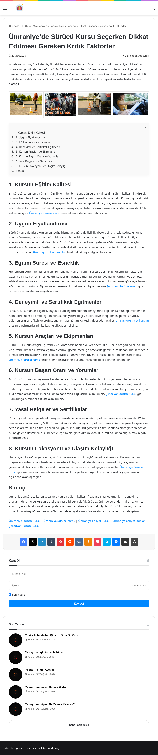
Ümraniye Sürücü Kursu (24, 521)
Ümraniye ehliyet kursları (49, 252)
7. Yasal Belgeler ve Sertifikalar (34, 161)
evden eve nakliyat (36, 748)
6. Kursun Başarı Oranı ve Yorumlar (37, 156)
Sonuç (20, 170)
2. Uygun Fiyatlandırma (30, 137)
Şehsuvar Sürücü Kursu (122, 286)
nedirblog (54, 748)
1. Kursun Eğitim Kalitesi (30, 132)
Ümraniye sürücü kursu (44, 213)
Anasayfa (17, 25)
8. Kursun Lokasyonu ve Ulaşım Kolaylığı (41, 166)
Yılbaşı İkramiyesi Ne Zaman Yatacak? (50, 704)
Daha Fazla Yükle (79, 724)
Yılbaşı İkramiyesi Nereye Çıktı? (45, 686)
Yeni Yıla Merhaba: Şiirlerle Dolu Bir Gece (52, 635)
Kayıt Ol (79, 603)
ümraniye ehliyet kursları (129, 521)
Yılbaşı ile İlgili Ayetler (39, 669)
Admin (31, 639)
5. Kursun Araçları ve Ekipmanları (36, 151)
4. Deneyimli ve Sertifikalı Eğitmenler (38, 147)
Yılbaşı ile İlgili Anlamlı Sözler (44, 652)
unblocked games (13, 748)
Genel (28, 25)
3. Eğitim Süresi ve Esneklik (33, 142)
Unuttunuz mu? (138, 585)
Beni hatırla (18, 594)
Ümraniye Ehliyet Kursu (93, 521)
